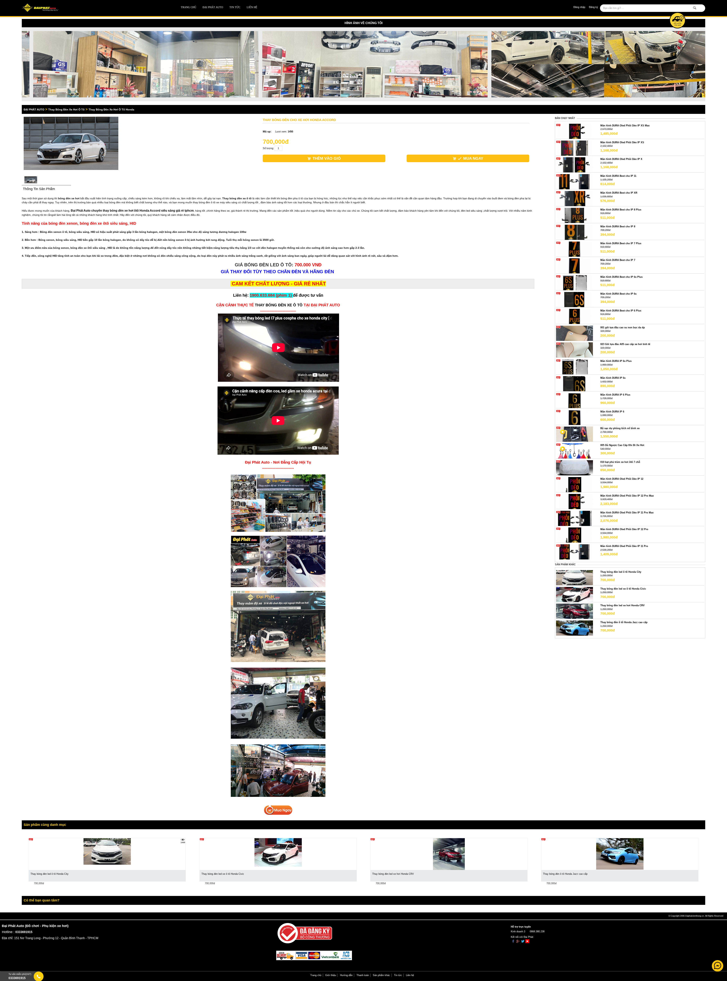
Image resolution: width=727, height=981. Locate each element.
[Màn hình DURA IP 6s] (574, 383)
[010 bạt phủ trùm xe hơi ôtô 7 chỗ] (574, 467)
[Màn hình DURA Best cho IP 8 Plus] (574, 215)
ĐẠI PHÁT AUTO (213, 7)
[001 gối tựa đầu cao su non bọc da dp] (574, 333)
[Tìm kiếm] (694, 8)
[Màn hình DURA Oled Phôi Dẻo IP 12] (574, 484)
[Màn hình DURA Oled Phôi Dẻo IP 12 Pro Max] (574, 501)
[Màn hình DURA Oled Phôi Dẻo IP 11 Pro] (574, 551)
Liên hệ (252, 7)
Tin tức (234, 7)
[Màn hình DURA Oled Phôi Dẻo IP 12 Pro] (574, 535)
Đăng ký (593, 7)
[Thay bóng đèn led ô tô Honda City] (574, 577)
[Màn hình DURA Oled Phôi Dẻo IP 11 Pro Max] (574, 518)
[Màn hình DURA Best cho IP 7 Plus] (574, 248)
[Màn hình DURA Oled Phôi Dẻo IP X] (574, 164)
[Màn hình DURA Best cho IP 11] (574, 181)
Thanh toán (362, 975)
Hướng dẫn (346, 975)
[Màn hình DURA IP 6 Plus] (574, 400)
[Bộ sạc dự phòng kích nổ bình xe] (574, 434)
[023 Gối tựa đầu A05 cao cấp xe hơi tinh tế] (574, 349)
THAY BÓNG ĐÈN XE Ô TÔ (279, 305)
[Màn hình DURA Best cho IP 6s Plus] (574, 282)
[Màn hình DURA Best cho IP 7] (574, 265)
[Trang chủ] (90, 8)
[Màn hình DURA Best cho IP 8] (574, 232)
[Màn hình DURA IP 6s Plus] (574, 366)
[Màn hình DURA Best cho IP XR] (574, 198)
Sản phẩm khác (381, 975)
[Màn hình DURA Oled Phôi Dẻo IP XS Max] (574, 131)
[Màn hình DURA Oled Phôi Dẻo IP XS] (574, 147)
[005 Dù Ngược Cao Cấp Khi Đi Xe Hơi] (574, 450)
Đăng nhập (579, 7)
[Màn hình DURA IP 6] (574, 417)
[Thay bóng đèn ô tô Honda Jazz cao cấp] (574, 628)
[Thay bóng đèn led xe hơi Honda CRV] (574, 611)
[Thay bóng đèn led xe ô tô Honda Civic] (574, 594)
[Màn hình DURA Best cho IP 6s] (574, 299)
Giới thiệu (330, 975)
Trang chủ (188, 7)
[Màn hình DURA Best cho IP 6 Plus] (574, 316)
